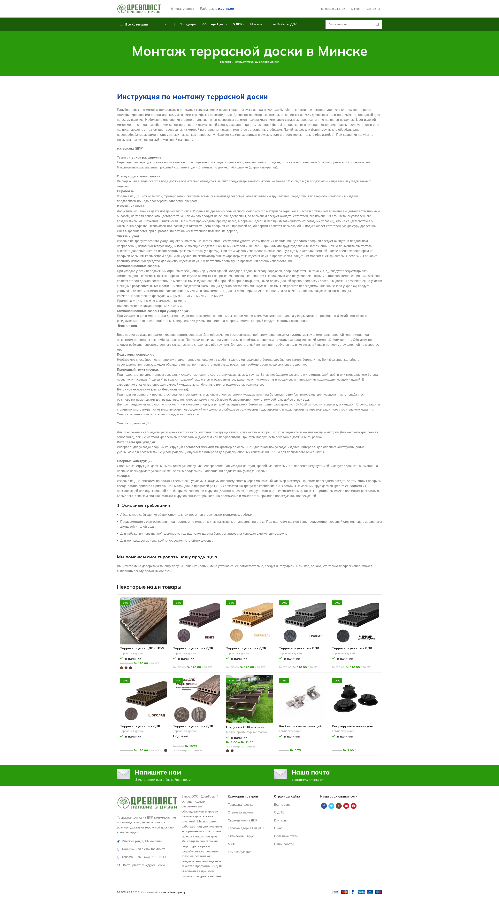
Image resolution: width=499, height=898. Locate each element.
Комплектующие (290, 731)
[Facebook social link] (324, 806)
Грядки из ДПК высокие (245, 727)
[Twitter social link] (331, 806)
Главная (225, 62)
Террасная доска (131, 653)
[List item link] (147, 849)
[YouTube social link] (346, 806)
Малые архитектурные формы (246, 732)
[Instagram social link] (339, 806)
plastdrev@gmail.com (308, 780)
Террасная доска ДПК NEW (142, 648)
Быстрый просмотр (164, 603)
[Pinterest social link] (354, 806)
